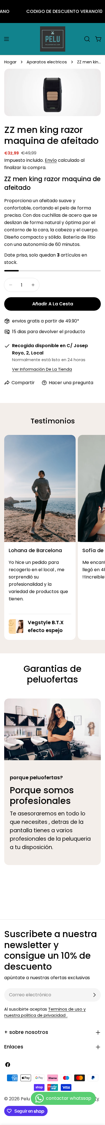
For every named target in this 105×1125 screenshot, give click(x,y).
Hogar (10, 62)
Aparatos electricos (47, 62)
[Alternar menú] (6, 39)
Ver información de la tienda (42, 369)
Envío (51, 160)
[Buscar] (87, 39)
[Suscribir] (94, 995)
